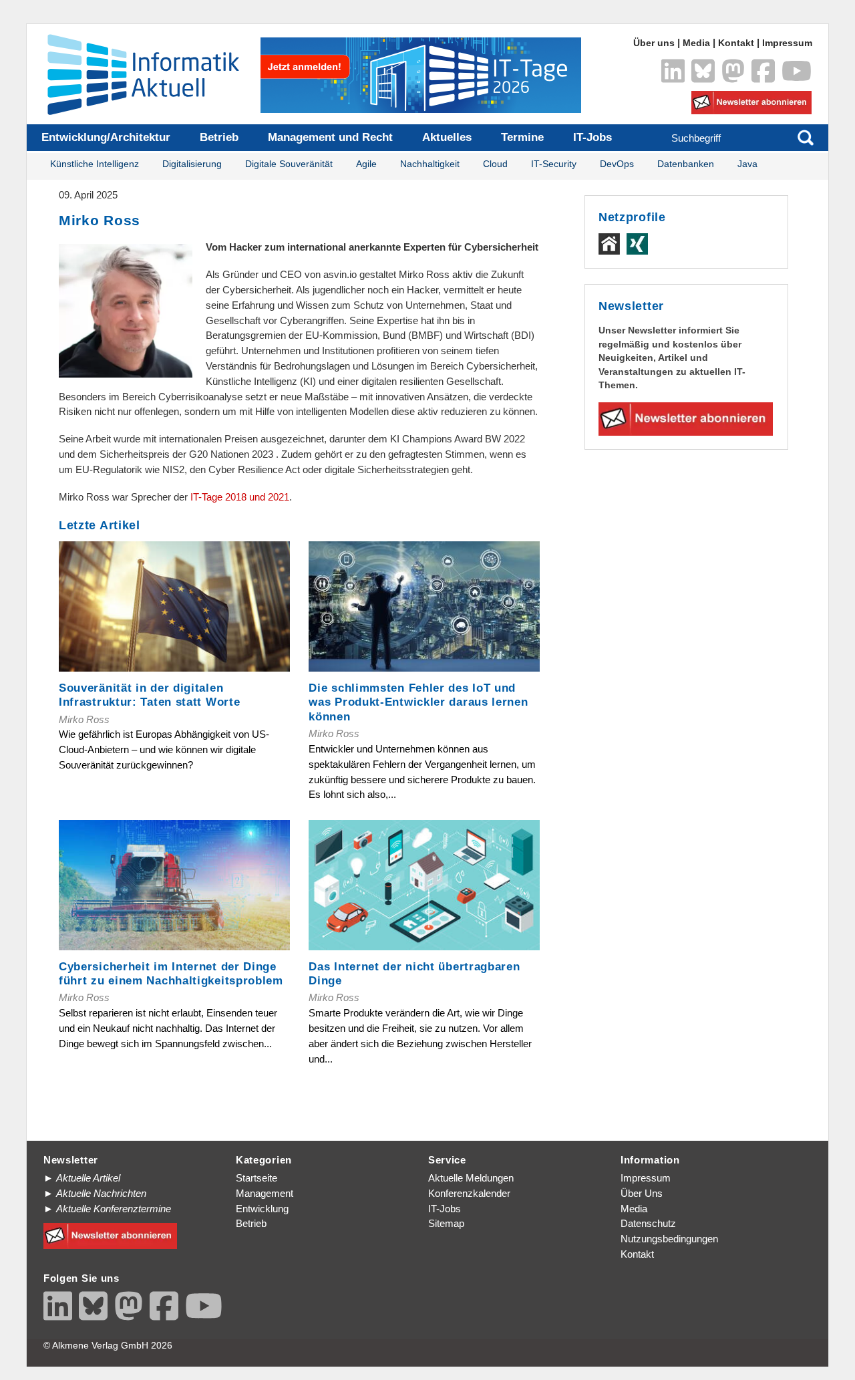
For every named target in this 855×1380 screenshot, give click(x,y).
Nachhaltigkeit (430, 164)
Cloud (495, 164)
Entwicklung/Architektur (105, 137)
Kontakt (736, 43)
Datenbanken (685, 164)
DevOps (617, 164)
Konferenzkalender (469, 1193)
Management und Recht (330, 137)
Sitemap (446, 1223)
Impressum (787, 43)
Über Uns (642, 1193)
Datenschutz (648, 1223)
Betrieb (219, 137)
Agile (366, 164)
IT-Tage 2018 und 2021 (239, 497)
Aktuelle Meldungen (471, 1178)
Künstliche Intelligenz (94, 164)
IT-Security (553, 164)
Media (696, 43)
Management (264, 1193)
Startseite (256, 1178)
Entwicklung (262, 1208)
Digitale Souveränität (289, 164)
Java (747, 164)
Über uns (654, 43)
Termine (522, 137)
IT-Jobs (592, 137)
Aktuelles (447, 137)
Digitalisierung (192, 164)
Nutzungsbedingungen (669, 1238)
